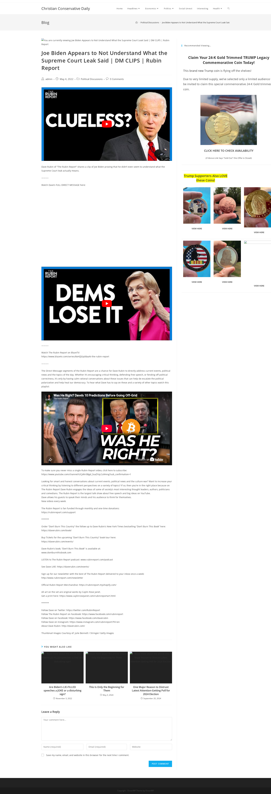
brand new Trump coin (204, 71)
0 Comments (117, 79)
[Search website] (228, 8)
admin (48, 79)
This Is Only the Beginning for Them (106, 688)
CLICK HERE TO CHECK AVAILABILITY (228, 151)
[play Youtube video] (106, 124)
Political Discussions (92, 79)
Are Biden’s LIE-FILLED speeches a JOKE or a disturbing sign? (62, 690)
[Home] (137, 22)
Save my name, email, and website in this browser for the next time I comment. (87, 755)
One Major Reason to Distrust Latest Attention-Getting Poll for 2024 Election (151, 690)
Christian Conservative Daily (65, 8)
